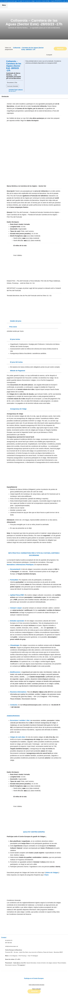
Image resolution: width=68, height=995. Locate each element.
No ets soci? (12, 91)
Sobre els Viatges (52, 872)
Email (47, 60)
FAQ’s (46, 875)
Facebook (49, 58)
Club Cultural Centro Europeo (36, 984)
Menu (4, 5)
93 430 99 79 (8, 940)
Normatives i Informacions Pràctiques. (20, 564)
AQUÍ (55, 63)
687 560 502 (8, 942)
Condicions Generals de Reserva (20, 914)
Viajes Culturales (36, 988)
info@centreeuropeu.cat (11, 946)
